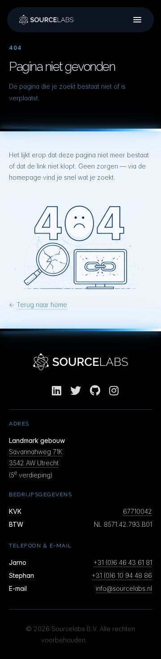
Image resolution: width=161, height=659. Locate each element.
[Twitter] (75, 390)
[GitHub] (95, 390)
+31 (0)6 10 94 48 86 (122, 575)
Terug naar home (42, 304)
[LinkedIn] (56, 390)
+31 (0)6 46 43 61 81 (122, 562)
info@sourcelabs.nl (124, 588)
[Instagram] (114, 390)
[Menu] (137, 19)
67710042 (137, 511)
